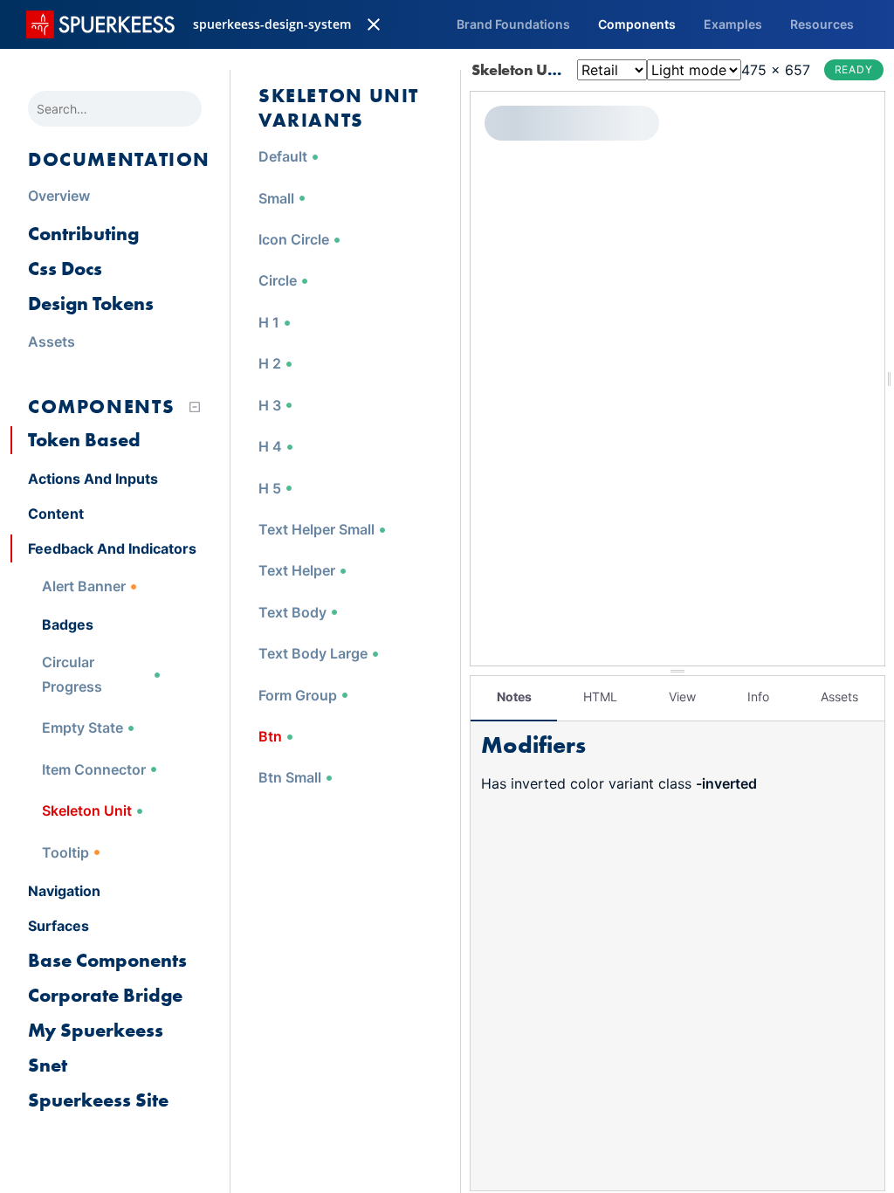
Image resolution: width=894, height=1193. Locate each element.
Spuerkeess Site (98, 1100)
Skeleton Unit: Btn (534, 69)
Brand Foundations (513, 24)
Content (56, 513)
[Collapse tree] (195, 407)
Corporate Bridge (105, 995)
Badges (67, 624)
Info (758, 696)
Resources (822, 24)
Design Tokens (91, 303)
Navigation (64, 891)
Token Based (84, 439)
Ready (854, 69)
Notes (514, 696)
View (682, 696)
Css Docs (65, 268)
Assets (839, 696)
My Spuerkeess (95, 1030)
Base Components (107, 960)
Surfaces (58, 925)
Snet (47, 1065)
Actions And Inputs (93, 478)
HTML (600, 696)
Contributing (83, 233)
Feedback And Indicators (112, 548)
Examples (733, 24)
